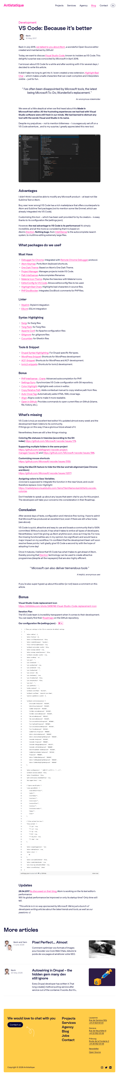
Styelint (25, 305)
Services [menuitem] (71, 5)
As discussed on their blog (43, 891)
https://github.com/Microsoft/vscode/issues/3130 (44, 461)
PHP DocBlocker (29, 290)
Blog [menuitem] (93, 5)
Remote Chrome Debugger (74, 259)
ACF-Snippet (28, 360)
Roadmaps (48, 617)
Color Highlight (29, 386)
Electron (30, 232)
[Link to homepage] (14, 5)
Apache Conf (28, 330)
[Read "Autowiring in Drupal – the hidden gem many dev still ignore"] (102, 977)
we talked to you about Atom (50, 47)
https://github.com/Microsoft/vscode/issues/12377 (45, 473)
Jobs (65, 1035)
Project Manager (29, 271)
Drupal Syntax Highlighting (34, 352)
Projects (68, 1018)
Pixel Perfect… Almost (49, 942)
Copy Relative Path (30, 390)
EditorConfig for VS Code (34, 283)
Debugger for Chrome (32, 259)
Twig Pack (26, 326)
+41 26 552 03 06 (96, 1043)
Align (24, 397)
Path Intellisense (29, 275)
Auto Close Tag (29, 394)
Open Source (95, 1052)
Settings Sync (28, 382)
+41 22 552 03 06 (96, 1033)
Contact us (15, 1024)
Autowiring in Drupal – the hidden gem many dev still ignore (52, 974)
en (113, 6)
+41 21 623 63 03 (96, 1023)
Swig (24, 323)
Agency (68, 1027)
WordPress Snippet (31, 356)
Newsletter (94, 1048)
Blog (65, 1031)
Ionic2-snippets (29, 364)
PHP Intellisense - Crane (33, 378)
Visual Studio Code (55, 55)
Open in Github (29, 401)
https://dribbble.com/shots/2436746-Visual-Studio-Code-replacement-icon (58, 606)
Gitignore (26, 334)
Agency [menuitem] (84, 5)
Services (69, 1023)
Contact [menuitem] (104, 5)
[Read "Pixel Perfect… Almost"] (102, 949)
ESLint (24, 308)
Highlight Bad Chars (31, 286)
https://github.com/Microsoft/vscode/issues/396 (68, 452)
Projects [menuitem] (59, 5)
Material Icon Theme (31, 279)
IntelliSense (61, 232)
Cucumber (26, 338)
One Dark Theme (29, 267)
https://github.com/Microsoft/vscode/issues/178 (50, 441)
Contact (68, 1040)
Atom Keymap (28, 263)
